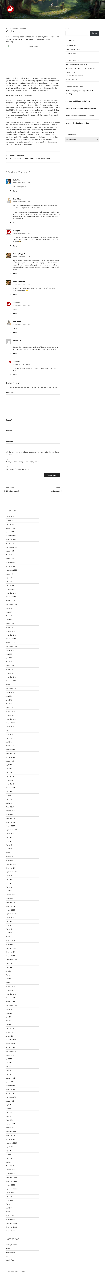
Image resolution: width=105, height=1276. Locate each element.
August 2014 (10, 963)
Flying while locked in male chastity (77, 64)
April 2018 (9, 803)
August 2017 (10, 833)
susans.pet (17, 340)
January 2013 (10, 1036)
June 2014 (9, 971)
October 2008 (10, 1231)
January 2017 (10, 860)
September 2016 (11, 872)
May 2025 (9, 555)
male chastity (47, 158)
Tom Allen (17, 199)
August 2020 (10, 726)
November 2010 (11, 1135)
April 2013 (9, 1024)
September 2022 (11, 646)
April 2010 (9, 1162)
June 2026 (9, 520)
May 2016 (9, 887)
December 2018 (11, 784)
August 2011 (10, 1101)
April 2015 (9, 933)
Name (9, 420)
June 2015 (9, 925)
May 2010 (9, 1158)
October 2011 (10, 1093)
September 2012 (11, 1051)
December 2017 (11, 818)
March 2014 (10, 982)
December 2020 (11, 719)
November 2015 (11, 906)
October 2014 (10, 956)
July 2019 (9, 765)
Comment (10, 392)
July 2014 (9, 967)
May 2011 (9, 1112)
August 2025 (10, 551)
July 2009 (9, 1196)
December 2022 (11, 635)
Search (68, 29)
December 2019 (11, 753)
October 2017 (10, 826)
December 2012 (11, 1040)
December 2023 (11, 593)
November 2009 (11, 1181)
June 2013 (9, 1017)
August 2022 (10, 650)
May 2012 (9, 1066)
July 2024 (9, 578)
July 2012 (9, 1059)
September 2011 (11, 1097)
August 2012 (10, 1055)
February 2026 (10, 528)
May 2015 (9, 929)
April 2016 (9, 891)
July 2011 (9, 1105)
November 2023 (11, 597)
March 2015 (10, 937)
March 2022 (10, 665)
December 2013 (11, 994)
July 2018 (9, 791)
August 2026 (10, 516)
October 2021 (10, 684)
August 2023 (10, 608)
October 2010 (10, 1139)
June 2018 (9, 795)
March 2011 (9, 1120)
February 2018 (10, 811)
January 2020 (10, 749)
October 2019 (10, 757)
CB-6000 (12, 158)
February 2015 (10, 940)
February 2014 (10, 986)
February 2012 (10, 1078)
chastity (20, 158)
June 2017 (9, 841)
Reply (15, 191)
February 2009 (10, 1215)
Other (7, 1256)
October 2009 (10, 1185)
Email (9, 431)
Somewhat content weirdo (74, 76)
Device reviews (71, 53)
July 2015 (9, 921)
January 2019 (10, 780)
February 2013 (10, 1032)
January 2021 (10, 715)
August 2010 (10, 1147)
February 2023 (10, 627)
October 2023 (10, 600)
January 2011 (10, 1128)
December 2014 (11, 948)
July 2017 (9, 837)
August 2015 (10, 917)
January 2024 (10, 589)
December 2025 (11, 536)
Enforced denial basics (73, 49)
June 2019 (9, 769)
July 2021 (9, 696)
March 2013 (10, 1028)
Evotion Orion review (81, 123)
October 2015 (10, 910)
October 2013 (10, 1001)
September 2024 (11, 570)
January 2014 (10, 990)
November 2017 (11, 822)
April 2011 (9, 1116)
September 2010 (11, 1143)
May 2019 (9, 772)
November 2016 (11, 868)
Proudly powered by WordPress (16, 1271)
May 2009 (9, 1204)
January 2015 (10, 944)
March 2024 (10, 585)
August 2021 (10, 692)
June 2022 (9, 658)
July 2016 (9, 879)
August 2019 (10, 761)
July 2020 (9, 730)
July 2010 (9, 1150)
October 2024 (10, 566)
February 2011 (10, 1124)
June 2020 (9, 734)
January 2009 (10, 1219)
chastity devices (32, 158)
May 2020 (9, 738)
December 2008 (11, 1223)
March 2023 (10, 623)
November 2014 (11, 952)
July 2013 (9, 1013)
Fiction (8, 1248)
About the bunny (71, 45)
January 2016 (10, 898)
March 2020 (10, 746)
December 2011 (11, 1086)
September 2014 (11, 959)
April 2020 (9, 742)
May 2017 (9, 845)
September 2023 (11, 604)
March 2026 (10, 524)
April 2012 (9, 1070)
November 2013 (11, 998)
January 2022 (10, 673)
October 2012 (10, 1047)
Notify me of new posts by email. (18, 469)
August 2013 (10, 1009)
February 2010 (10, 1170)
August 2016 (10, 876)
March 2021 (10, 707)
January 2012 (10, 1082)
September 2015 (11, 914)
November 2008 (11, 1227)
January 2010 (10, 1173)
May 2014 (9, 975)
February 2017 (10, 856)
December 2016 (11, 864)
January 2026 (10, 532)
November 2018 (11, 788)
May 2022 (9, 662)
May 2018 (9, 799)
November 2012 (11, 1044)
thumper (22, 28)
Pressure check (71, 72)
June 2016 (9, 883)
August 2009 (10, 1192)
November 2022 (11, 639)
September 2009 (11, 1189)
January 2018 (10, 814)
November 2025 (11, 539)
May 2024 (9, 581)
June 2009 (9, 1200)
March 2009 (10, 1212)
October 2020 (10, 723)
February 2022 (10, 669)
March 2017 (10, 853)
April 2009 (9, 1208)
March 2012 (10, 1074)
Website (9, 441)
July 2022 (9, 654)
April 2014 (9, 979)
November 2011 (11, 1089)
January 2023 (10, 631)
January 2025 (10, 562)
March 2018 (10, 807)
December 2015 (11, 902)
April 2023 (9, 620)
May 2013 (9, 1021)
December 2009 (11, 1177)
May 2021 (9, 704)
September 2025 (11, 547)
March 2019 (10, 776)
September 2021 (11, 688)
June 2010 (9, 1154)
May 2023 (9, 616)
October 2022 (10, 643)
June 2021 (9, 700)
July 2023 (9, 612)
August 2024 (10, 574)
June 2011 (9, 1108)
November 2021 (11, 681)
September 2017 (11, 830)
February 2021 (10, 711)
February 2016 (10, 895)
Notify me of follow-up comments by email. (22, 462)
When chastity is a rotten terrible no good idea (80, 68)
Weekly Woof (10, 1260)
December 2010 (11, 1131)
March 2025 (10, 558)
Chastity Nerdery (16, 155)
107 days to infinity (72, 79)
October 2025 (10, 543)
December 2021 (11, 677)
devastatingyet (19, 254)
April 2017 (9, 849)
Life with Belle (10, 1252)
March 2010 (10, 1166)
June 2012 (9, 1063)
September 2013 (11, 1005)
